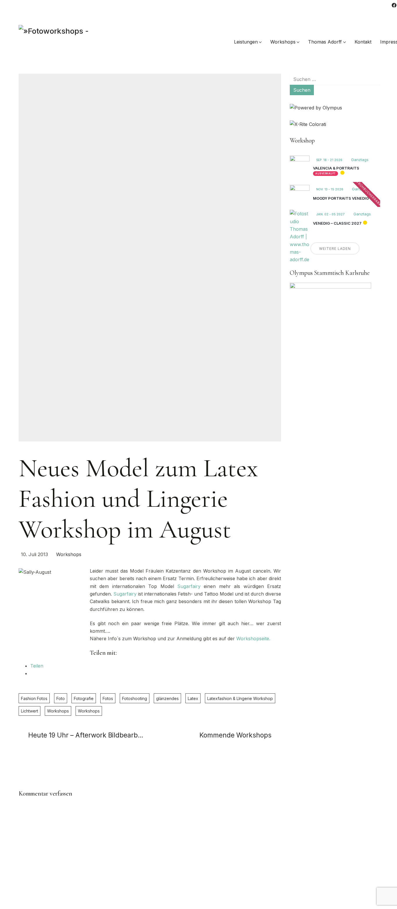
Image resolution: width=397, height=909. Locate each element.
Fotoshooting (134, 698)
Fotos (108, 698)
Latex (193, 698)
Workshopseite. (253, 638)
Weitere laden (335, 248)
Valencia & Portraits (336, 168)
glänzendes (167, 698)
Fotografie (84, 698)
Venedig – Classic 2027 (337, 223)
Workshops (68, 554)
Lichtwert (29, 710)
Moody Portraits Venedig (341, 198)
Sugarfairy (189, 586)
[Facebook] (394, 5)
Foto (60, 698)
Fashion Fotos (34, 698)
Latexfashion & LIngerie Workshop (240, 698)
